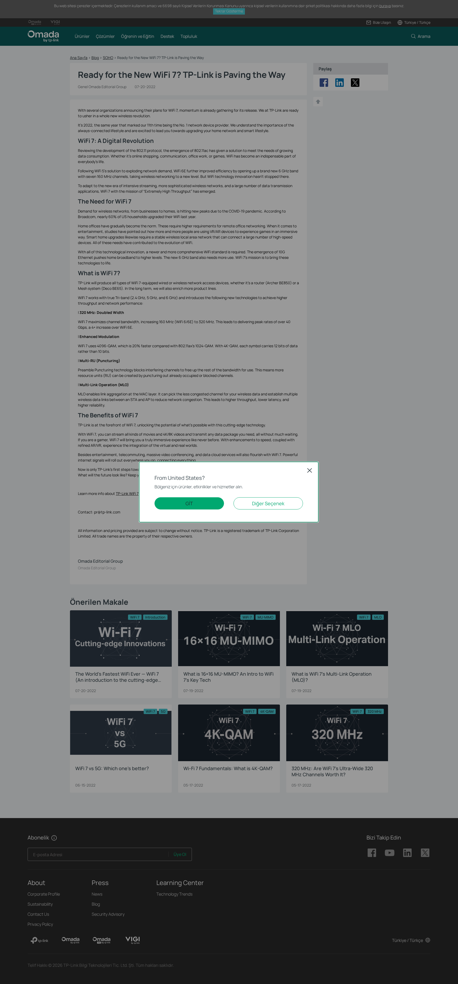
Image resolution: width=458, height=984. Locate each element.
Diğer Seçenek (268, 503)
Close (309, 470)
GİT (189, 503)
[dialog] (229, 492)
